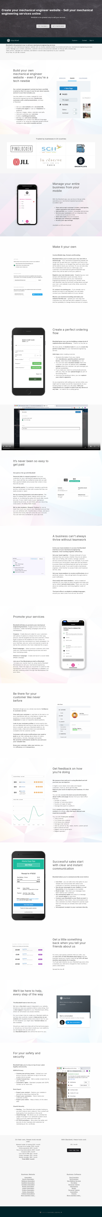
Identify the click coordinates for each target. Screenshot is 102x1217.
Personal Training (73, 1184)
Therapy (74, 1193)
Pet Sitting (74, 1183)
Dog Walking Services (74, 1181)
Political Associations (28, 1193)
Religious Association (28, 1181)
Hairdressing (74, 1186)
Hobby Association (28, 1192)
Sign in (91, 40)
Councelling (74, 1192)
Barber (74, 1188)
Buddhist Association (28, 1183)
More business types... (28, 1195)
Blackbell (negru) (54, 1212)
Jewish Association (28, 1188)
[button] (51, 48)
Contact (84, 40)
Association (28, 1177)
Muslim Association (28, 1186)
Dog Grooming (73, 1177)
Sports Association (28, 1179)
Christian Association (28, 1184)
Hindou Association (28, 1190)
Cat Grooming (74, 1179)
